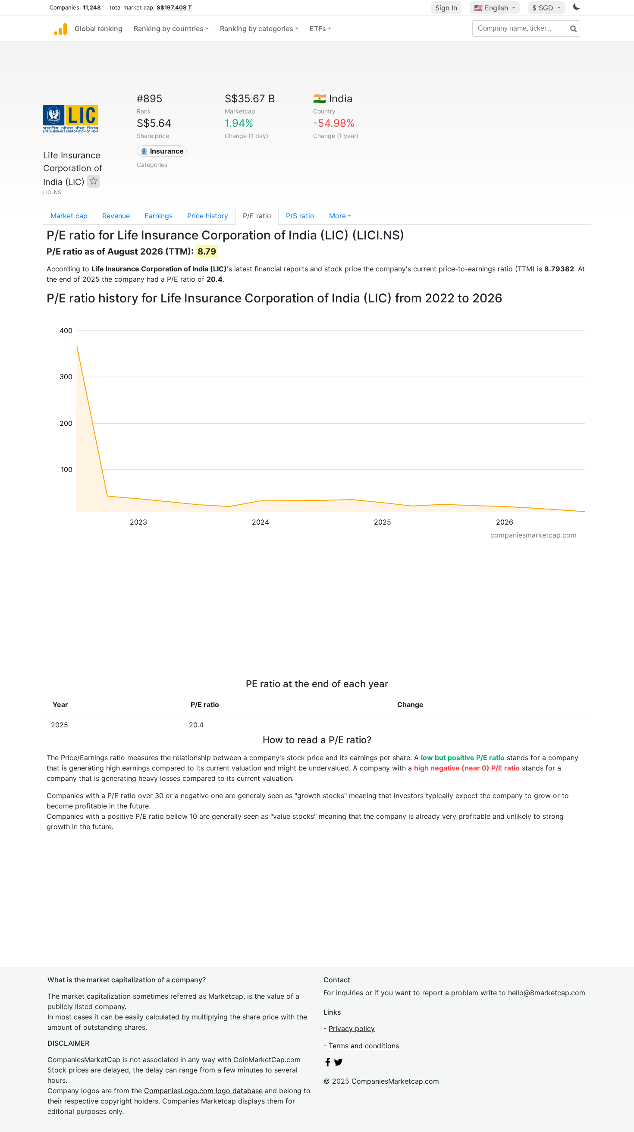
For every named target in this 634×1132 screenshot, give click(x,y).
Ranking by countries (169, 28)
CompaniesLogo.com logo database (203, 1090)
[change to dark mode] (576, 8)
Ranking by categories (256, 28)
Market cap (69, 215)
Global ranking (98, 28)
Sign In (446, 7)
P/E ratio (257, 215)
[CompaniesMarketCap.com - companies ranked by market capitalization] (60, 28)
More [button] (337, 215)
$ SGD (544, 7)
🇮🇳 (333, 98)
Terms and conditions (364, 1045)
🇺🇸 (491, 7)
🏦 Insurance (162, 151)
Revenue (116, 215)
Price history (207, 215)
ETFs (318, 28)
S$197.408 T (174, 7)
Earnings (158, 215)
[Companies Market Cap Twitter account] (338, 1064)
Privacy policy (352, 1028)
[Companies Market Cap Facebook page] (327, 1064)
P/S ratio (300, 215)
